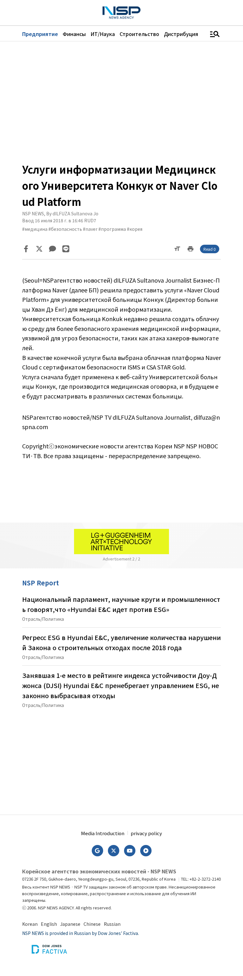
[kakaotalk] (52, 248)
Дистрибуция (181, 34)
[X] (39, 248)
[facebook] (26, 248)
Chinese (92, 924)
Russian (112, 924)
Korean (30, 924)
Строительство (139, 34)
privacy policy (146, 833)
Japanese (70, 924)
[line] (66, 248)
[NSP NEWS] (121, 12)
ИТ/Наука (102, 34)
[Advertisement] (121, 101)
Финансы (74, 34)
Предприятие (40, 34)
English (49, 924)
